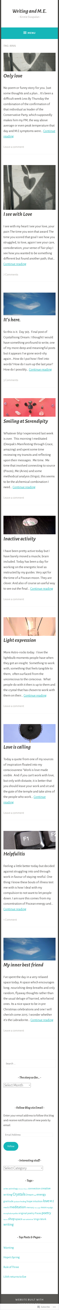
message (37, 1207)
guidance (17, 1201)
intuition (38, 1201)
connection (34, 1188)
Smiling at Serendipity (25, 421)
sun (24, 1219)
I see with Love (17, 214)
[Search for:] (29, 1063)
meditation (17, 1207)
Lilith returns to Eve (14, 1276)
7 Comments (10, 274)
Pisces (38, 1213)
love (46, 1201)
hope (29, 1201)
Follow (10, 1146)
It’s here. (12, 320)
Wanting (8, 1247)
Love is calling (17, 747)
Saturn (5, 1219)
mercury (30, 1207)
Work (43, 1219)
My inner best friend (23, 965)
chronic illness (23, 1189)
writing (8, 1224)
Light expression (19, 640)
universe (29, 1219)
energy (41, 1194)
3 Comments (10, 380)
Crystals (19, 1194)
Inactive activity (19, 539)
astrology (13, 1188)
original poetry (26, 1213)
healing (23, 1201)
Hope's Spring (11, 1257)
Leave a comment (13, 146)
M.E (52, 1201)
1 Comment (10, 919)
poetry (46, 1213)
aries (5, 1188)
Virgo (37, 1219)
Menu (32, 32)
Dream (30, 1194)
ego (35, 1195)
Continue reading (14, 264)
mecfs (6, 1207)
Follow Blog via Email (29, 1107)
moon (44, 1207)
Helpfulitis (14, 854)
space (18, 1219)
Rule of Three (11, 1267)
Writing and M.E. (29, 11)
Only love (12, 76)
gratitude (8, 1201)
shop (11, 1219)
